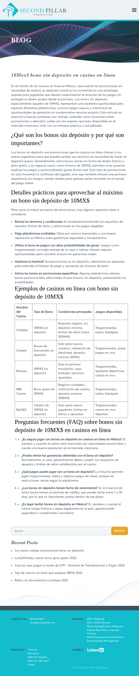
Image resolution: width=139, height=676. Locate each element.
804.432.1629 (37, 618)
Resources (33, 653)
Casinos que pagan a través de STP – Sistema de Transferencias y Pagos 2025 (70, 565)
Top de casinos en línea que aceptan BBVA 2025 (48, 573)
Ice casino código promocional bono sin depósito (49, 550)
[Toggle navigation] (134, 10)
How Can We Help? (38, 660)
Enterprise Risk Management (103, 640)
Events (31, 664)
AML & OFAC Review (98, 622)
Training (32, 649)
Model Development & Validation (105, 637)
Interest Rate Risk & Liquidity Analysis (103, 631)
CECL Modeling (95, 618)
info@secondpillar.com (42, 622)
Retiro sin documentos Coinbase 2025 (41, 580)
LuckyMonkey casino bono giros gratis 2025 (45, 558)
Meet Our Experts (37, 657)
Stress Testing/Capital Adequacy (105, 626)
